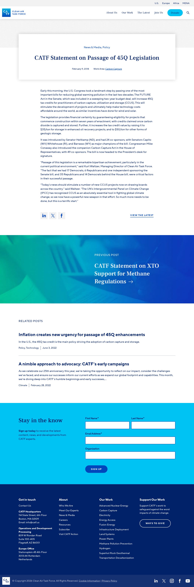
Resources (64, 524)
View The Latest (142, 215)
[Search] (187, 12)
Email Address (93, 433)
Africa (176, 3)
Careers (63, 520)
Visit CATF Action (68, 534)
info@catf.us (32, 522)
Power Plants (106, 538)
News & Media (92, 47)
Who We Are (66, 505)
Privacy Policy (109, 580)
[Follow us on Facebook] (180, 581)
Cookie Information (89, 580)
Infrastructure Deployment (114, 529)
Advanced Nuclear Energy (113, 505)
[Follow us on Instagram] (172, 581)
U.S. (157, 3)
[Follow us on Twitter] (164, 581)
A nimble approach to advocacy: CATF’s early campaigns (74, 364)
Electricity (104, 515)
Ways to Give (155, 523)
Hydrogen (104, 548)
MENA (185, 3)
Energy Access (107, 520)
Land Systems (106, 534)
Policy (106, 47)
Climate (23, 385)
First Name (92, 418)
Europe (166, 3)
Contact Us (25, 505)
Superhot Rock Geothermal (114, 553)
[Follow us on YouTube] (187, 581)
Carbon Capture (113, 68)
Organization (92, 448)
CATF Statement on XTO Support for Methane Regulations (126, 273)
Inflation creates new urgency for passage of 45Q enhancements (82, 334)
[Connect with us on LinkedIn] (156, 581)
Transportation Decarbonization (116, 557)
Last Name (137, 418)
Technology (32, 348)
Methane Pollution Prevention (115, 543)
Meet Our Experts (69, 510)
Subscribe (64, 529)
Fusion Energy (107, 524)
